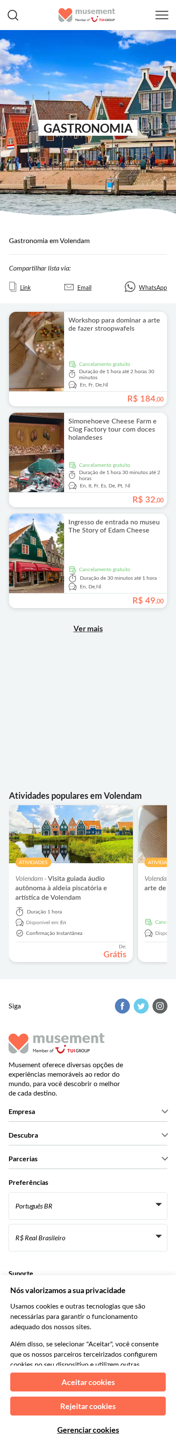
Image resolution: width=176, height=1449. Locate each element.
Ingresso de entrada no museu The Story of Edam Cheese (114, 526)
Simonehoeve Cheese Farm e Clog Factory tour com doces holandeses (112, 429)
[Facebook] (121, 1006)
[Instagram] (158, 1006)
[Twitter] (140, 1006)
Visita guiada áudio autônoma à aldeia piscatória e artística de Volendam (61, 888)
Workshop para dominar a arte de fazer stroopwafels (114, 324)
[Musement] (87, 15)
